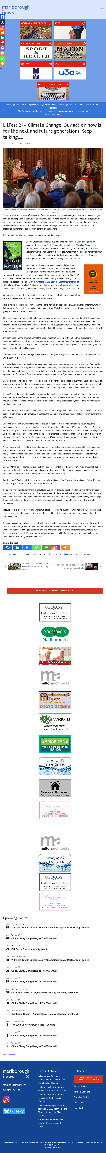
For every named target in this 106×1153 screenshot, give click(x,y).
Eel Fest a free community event (29, 949)
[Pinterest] (2, 42)
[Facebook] (7, 547)
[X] (2, 22)
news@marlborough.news (14, 1085)
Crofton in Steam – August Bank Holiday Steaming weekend (44, 992)
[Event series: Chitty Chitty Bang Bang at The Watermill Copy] (19, 967)
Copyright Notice (81, 1097)
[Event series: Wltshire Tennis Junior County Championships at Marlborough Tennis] (26, 924)
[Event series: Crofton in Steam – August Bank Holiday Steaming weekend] (26, 989)
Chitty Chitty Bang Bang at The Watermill (34, 938)
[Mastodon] (2, 48)
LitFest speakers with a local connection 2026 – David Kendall (51, 1098)
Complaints (79, 1108)
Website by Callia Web (53, 1148)
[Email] (46, 547)
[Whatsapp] (36, 547)
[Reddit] (2, 32)
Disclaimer (79, 1102)
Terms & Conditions (83, 1092)
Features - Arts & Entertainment (29, 554)
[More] (65, 547)
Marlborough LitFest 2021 (71, 554)
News (84, 554)
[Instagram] (55, 547)
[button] (102, 10)
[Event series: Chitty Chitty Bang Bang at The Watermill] (19, 935)
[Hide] (1, 68)
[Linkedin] (17, 547)
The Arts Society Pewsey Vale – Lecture (33, 1024)
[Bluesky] (27, 547)
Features (14, 554)
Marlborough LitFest (53, 554)
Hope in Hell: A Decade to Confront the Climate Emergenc (49, 282)
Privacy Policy (80, 1086)
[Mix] (2, 53)
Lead (43, 554)
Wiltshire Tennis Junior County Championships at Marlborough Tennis (50, 927)
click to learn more (53, 114)
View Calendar (9, 1054)
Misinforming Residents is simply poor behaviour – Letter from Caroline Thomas (52, 1079)
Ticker (89, 554)
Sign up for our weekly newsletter (55, 590)
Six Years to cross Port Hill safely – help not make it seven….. (50, 1123)
